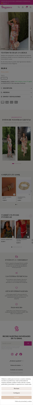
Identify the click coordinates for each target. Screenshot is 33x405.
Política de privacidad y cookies (23, 401)
